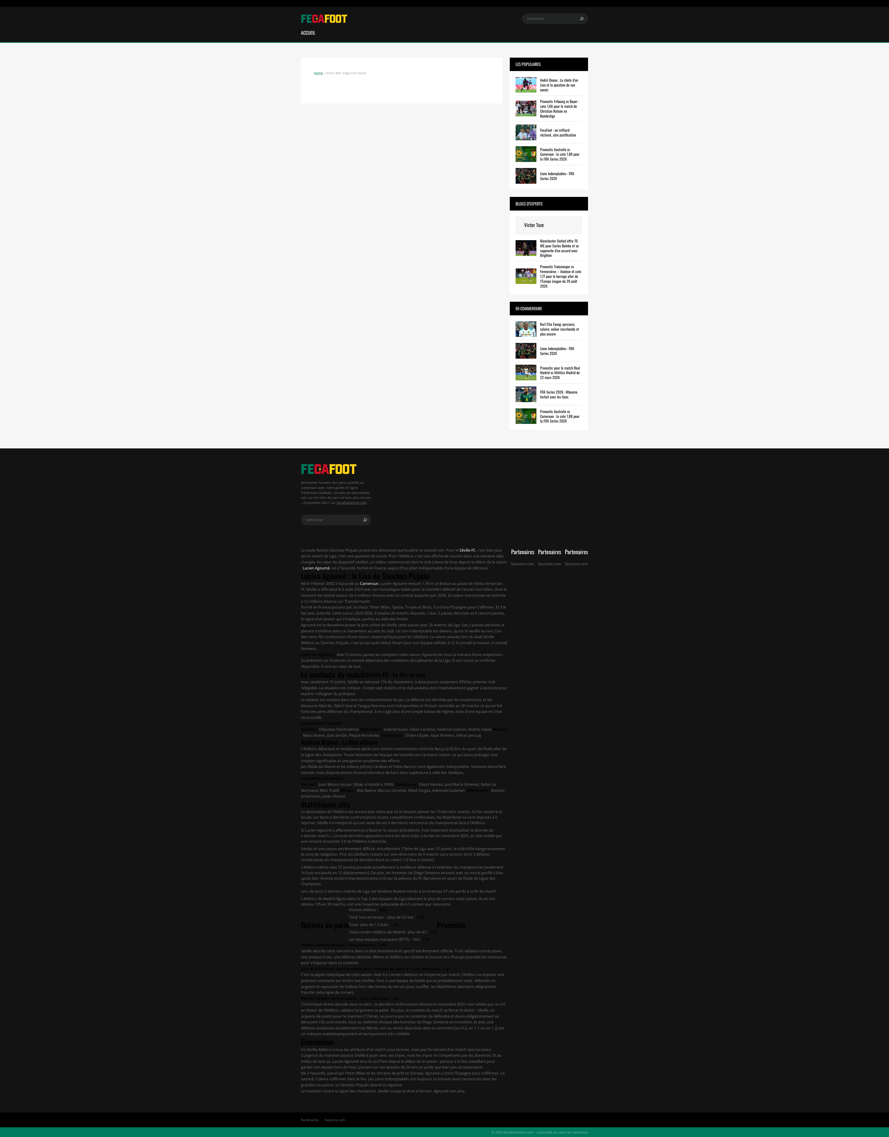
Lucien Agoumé (316, 568)
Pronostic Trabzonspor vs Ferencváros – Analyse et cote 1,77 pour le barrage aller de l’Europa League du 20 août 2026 (560, 276)
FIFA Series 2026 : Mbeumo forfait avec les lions (558, 394)
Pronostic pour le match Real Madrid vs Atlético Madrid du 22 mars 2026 (560, 373)
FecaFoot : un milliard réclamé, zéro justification (558, 132)
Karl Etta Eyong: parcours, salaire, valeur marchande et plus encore (559, 329)
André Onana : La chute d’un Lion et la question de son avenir (559, 85)
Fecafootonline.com (352, 502)
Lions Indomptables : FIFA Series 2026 (557, 176)
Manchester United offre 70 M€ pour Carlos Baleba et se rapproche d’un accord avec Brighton (559, 248)
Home (318, 73)
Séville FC (467, 550)
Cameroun (369, 583)
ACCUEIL (308, 32)
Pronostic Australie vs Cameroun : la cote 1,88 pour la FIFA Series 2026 (559, 154)
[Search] (582, 18)
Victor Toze (534, 224)
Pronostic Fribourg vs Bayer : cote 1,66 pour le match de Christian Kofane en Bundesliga (559, 108)
